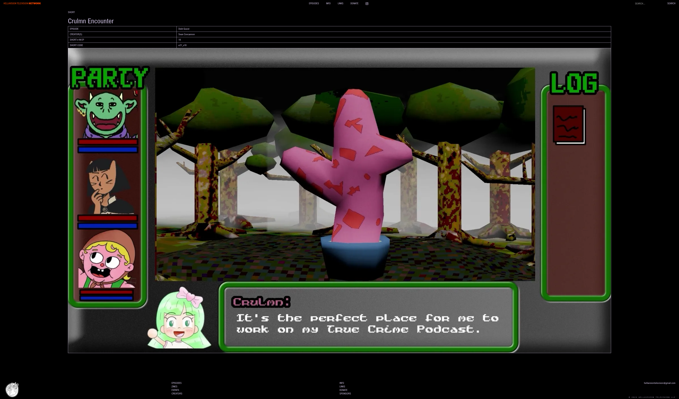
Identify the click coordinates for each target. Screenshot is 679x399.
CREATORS (177, 393)
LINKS (340, 3)
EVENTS (175, 390)
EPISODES (314, 3)
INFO (328, 3)
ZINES (174, 386)
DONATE (354, 3)
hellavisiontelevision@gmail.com (659, 383)
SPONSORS (345, 393)
